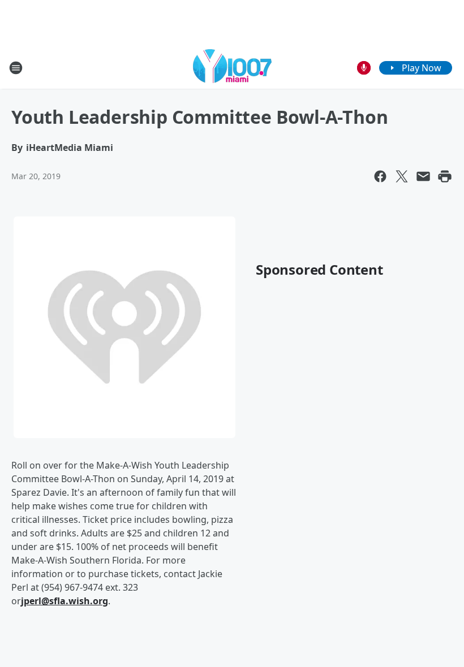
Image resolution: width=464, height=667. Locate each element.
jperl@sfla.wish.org (64, 601)
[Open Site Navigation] (16, 68)
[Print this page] (445, 176)
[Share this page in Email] (423, 176)
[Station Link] (232, 67)
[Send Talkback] (364, 68)
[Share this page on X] (402, 176)
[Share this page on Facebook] (380, 176)
